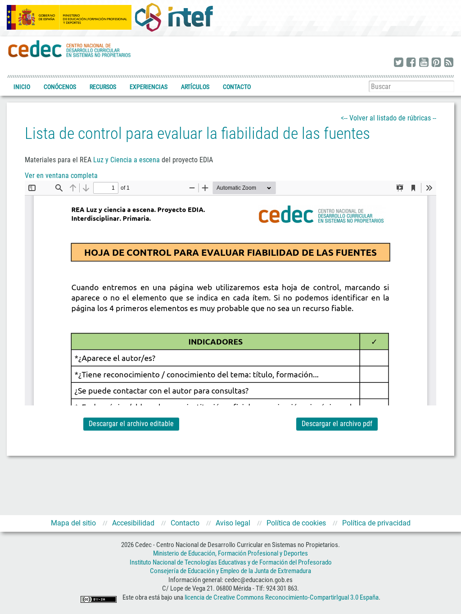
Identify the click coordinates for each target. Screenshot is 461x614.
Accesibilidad (133, 523)
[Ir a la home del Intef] (174, 17)
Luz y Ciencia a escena (126, 160)
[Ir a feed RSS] (448, 63)
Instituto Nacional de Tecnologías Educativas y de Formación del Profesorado (231, 562)
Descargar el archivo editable (131, 423)
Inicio (22, 86)
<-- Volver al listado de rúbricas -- (388, 118)
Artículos (195, 86)
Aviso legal (233, 523)
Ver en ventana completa (61, 175)
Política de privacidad (376, 523)
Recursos (103, 86)
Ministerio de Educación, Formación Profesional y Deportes (230, 553)
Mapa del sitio (73, 523)
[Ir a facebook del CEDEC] (411, 63)
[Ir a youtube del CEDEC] (423, 63)
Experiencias (148, 86)
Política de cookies (296, 523)
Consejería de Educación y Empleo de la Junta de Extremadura (230, 571)
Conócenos (60, 86)
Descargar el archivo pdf (337, 423)
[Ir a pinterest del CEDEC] (436, 63)
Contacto (237, 86)
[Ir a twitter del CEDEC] (398, 63)
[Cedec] (70, 48)
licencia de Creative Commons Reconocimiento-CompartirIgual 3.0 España (282, 597)
